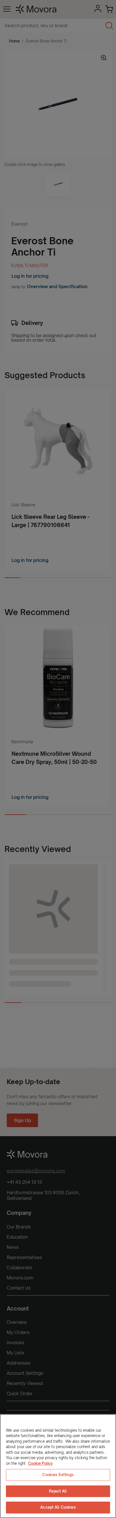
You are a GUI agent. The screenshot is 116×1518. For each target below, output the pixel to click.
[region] (58, 1466)
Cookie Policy (40, 1463)
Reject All (58, 1491)
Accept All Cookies (57, 1507)
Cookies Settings (57, 1474)
